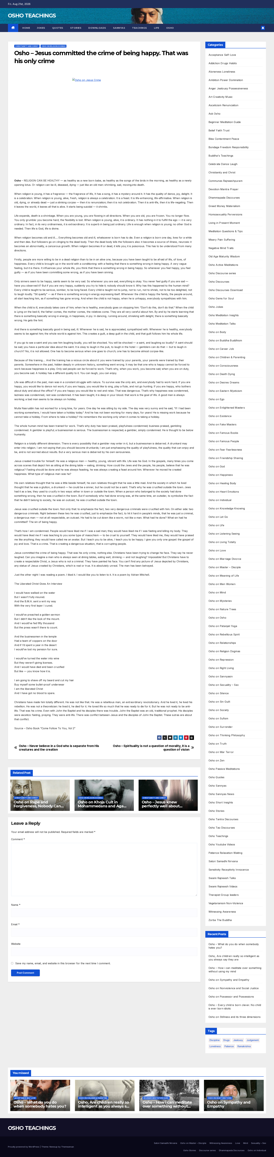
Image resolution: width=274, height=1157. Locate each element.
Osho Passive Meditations (224, 768)
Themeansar (67, 1146)
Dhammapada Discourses (224, 197)
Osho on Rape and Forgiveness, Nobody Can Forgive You (37, 806)
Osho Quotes (217, 777)
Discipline (215, 1040)
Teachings (139, 27)
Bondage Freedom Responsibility (229, 147)
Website (15, 943)
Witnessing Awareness (222, 911)
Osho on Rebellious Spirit (224, 634)
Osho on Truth (218, 743)
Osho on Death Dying (222, 374)
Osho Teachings (218, 836)
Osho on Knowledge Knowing (227, 508)
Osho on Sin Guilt (219, 701)
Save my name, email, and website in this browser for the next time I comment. (63, 963)
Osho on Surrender (221, 726)
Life (156, 27)
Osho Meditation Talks (222, 323)
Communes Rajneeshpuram (225, 180)
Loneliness (215, 1046)
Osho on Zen (217, 760)
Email (15, 924)
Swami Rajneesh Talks (222, 878)
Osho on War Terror (221, 752)
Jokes (41, 27)
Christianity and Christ (27, 46)
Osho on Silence (219, 693)
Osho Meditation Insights (224, 315)
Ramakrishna (244, 1046)
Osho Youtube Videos (222, 844)
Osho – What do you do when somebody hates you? (39, 1104)
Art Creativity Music (221, 96)
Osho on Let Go (218, 516)
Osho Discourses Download (226, 290)
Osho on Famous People (224, 441)
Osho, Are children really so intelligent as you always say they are (104, 1106)
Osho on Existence (220, 416)
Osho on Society (219, 710)
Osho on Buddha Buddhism (225, 340)
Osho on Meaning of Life (224, 575)
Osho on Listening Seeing (224, 533)
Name (15, 904)
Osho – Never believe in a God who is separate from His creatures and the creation (59, 747)
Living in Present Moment (224, 222)
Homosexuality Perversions (225, 214)
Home (26, 27)
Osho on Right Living (221, 668)
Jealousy (238, 1040)
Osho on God (217, 466)
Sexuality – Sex (258, 1143)
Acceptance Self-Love (222, 54)
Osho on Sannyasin (221, 676)
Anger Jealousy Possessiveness (228, 88)
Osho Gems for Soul (221, 298)
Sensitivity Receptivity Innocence (229, 869)
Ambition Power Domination (226, 80)
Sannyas (119, 27)
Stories (76, 27)
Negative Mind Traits (221, 248)
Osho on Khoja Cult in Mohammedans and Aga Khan (101, 806)
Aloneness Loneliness (222, 71)
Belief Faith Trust (219, 130)
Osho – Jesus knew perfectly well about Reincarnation (160, 806)
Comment (18, 839)
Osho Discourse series (222, 273)
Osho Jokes (216, 306)
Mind (245, 1143)
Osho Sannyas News (221, 794)
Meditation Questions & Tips (226, 231)
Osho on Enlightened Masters (227, 407)
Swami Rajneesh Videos (223, 886)
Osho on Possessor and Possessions (231, 996)
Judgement (253, 1040)
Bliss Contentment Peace (224, 138)
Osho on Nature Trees (222, 609)
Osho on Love (217, 550)
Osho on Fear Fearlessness (225, 449)
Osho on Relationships (222, 642)
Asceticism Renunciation (223, 105)
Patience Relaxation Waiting (225, 852)
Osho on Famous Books (223, 432)
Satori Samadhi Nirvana (223, 861)
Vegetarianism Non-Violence (226, 903)
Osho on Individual (220, 500)
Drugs (226, 1040)
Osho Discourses (219, 281)
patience (229, 1046)
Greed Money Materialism (224, 206)
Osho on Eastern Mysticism (225, 390)
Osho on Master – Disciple (225, 567)
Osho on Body (217, 332)
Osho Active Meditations (223, 264)
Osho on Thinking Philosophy (227, 735)
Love (237, 1143)
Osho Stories (216, 810)
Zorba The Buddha (220, 920)
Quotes (57, 27)
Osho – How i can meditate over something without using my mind (167, 1106)
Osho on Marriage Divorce (225, 558)
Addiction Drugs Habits (223, 63)
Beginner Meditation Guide (225, 122)
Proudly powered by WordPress (24, 1146)
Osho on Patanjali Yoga (223, 626)
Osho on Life (216, 525)
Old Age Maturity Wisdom (224, 256)
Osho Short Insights (221, 802)
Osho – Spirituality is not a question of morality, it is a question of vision (151, 747)
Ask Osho (215, 113)
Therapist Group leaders (224, 894)
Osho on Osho (217, 617)
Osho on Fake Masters (223, 424)
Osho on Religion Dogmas (53, 46)
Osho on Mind (217, 592)
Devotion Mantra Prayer (223, 189)
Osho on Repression (221, 659)
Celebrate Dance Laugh (223, 164)
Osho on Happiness (221, 474)
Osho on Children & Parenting (227, 357)
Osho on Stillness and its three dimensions (235, 1016)
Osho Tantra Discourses (223, 819)
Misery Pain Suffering (222, 239)
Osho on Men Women (222, 584)
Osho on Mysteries (220, 600)
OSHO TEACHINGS (32, 15)
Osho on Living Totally (222, 542)
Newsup (53, 1146)
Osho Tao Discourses (222, 827)
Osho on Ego (217, 399)
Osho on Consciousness (223, 365)
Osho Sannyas (217, 785)
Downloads (97, 27)
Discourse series (207, 1150)
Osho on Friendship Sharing (226, 458)
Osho (170, 27)
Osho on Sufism (218, 718)
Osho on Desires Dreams (224, 382)
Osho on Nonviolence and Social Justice (234, 988)
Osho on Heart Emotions (224, 491)
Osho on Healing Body (222, 483)
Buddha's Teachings (221, 155)
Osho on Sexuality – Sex (224, 684)
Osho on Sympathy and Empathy (229, 979)
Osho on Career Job (221, 348)
